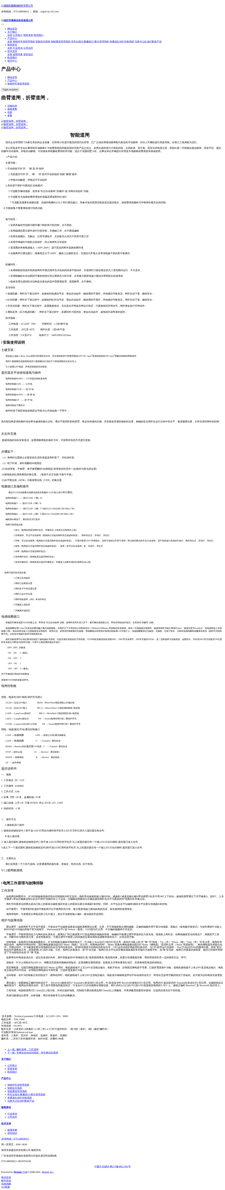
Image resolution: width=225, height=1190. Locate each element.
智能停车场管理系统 (18, 83)
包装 (9, 112)
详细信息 (12, 106)
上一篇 (23, 1049)
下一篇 (32, 1052)
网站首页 (12, 28)
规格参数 (12, 109)
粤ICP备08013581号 (120, 1166)
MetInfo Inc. (48, 1172)
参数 (9, 115)
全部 (9, 35)
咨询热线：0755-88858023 (15, 1138)
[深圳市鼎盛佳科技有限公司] (112, 5)
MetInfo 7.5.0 (20, 1172)
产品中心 (12, 80)
